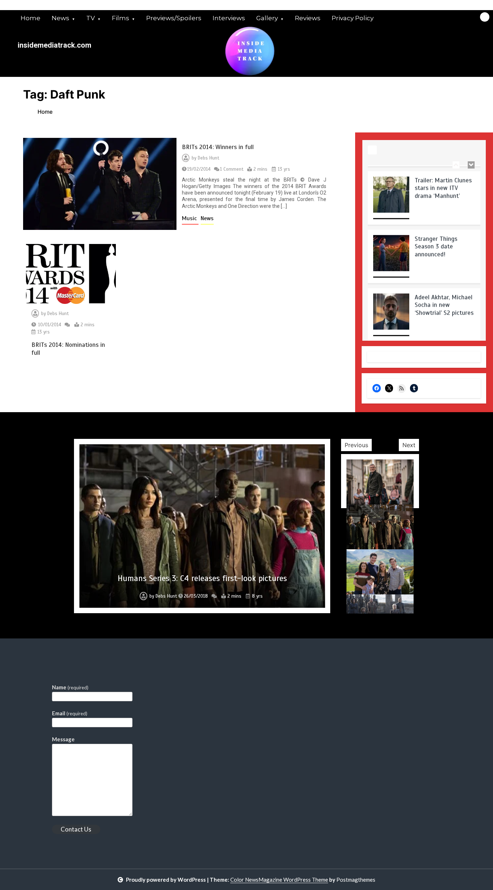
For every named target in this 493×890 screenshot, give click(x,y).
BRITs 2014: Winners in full (218, 147)
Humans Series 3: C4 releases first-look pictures (202, 578)
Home (30, 18)
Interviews (229, 18)
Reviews (307, 18)
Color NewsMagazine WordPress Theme (279, 879)
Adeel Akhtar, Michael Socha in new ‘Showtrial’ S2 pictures (444, 299)
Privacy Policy (353, 18)
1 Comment (232, 169)
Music (190, 218)
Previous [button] (356, 445)
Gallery (267, 18)
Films (120, 18)
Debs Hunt (208, 158)
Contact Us (76, 829)
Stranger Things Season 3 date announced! (436, 240)
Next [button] (408, 445)
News (60, 18)
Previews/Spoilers (173, 18)
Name (70, 687)
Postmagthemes (355, 879)
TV (90, 18)
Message (63, 739)
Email (69, 713)
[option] (424, 194)
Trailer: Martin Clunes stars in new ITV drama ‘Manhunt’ (443, 182)
